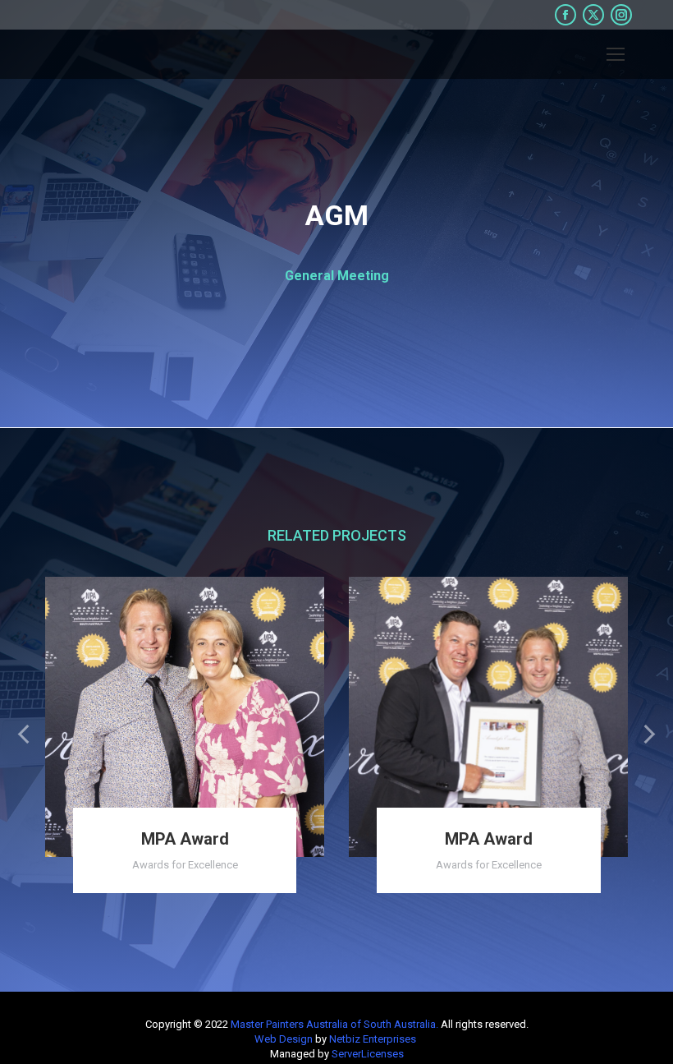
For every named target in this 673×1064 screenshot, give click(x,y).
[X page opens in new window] (593, 14)
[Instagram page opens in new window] (621, 14)
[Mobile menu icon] (615, 54)
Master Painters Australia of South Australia (333, 1024)
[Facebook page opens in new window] (565, 14)
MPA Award (185, 839)
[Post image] (184, 716)
